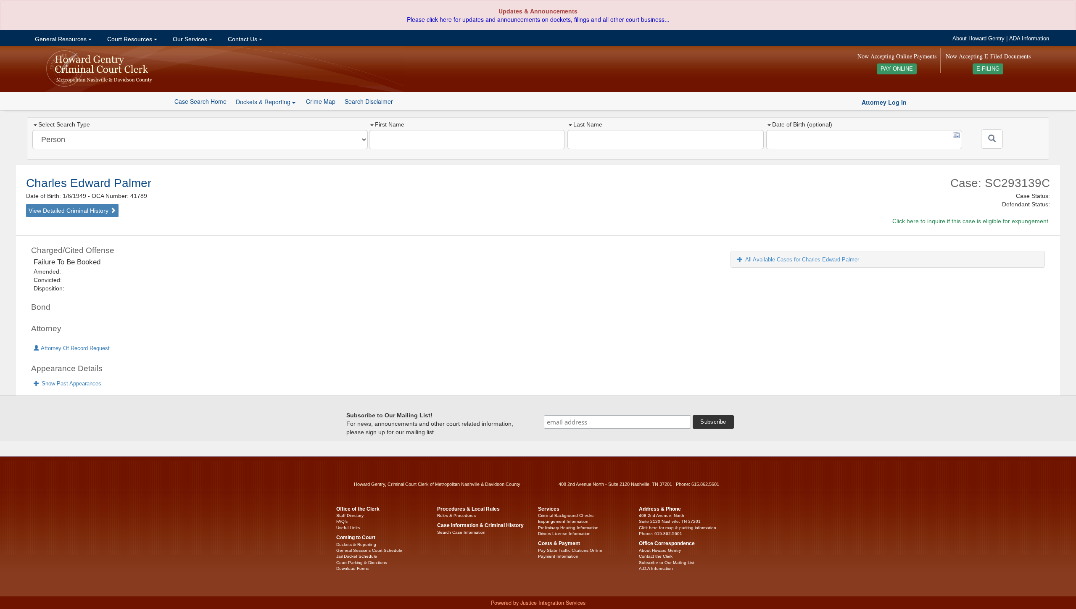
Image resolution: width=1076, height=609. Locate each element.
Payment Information (558, 556)
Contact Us (242, 39)
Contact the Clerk (655, 556)
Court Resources (129, 39)
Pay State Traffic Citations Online (570, 550)
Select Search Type (64, 124)
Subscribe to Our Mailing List (666, 562)
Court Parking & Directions (361, 562)
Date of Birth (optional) (802, 124)
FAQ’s (342, 521)
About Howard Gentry (978, 39)
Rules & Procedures (456, 515)
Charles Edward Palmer (88, 183)
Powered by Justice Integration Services (538, 602)
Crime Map (320, 101)
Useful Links (348, 527)
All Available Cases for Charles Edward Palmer (802, 259)
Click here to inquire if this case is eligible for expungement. (971, 221)
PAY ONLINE (897, 69)
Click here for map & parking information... (679, 527)
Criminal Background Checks (565, 515)
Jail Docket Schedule (356, 556)
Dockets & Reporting (356, 544)
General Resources (60, 39)
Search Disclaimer (369, 101)
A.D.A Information (656, 568)
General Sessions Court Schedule (369, 550)
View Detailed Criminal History (69, 210)
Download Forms (352, 568)
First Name (389, 124)
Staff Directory (350, 515)
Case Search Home (200, 101)
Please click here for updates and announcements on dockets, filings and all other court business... (538, 19)
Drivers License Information (564, 533)
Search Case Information (461, 532)
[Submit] (992, 139)
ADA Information (1029, 39)
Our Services (190, 39)
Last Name (587, 124)
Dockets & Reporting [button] (264, 102)
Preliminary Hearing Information (568, 527)
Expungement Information (563, 521)
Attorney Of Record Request (74, 348)
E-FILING (988, 69)
